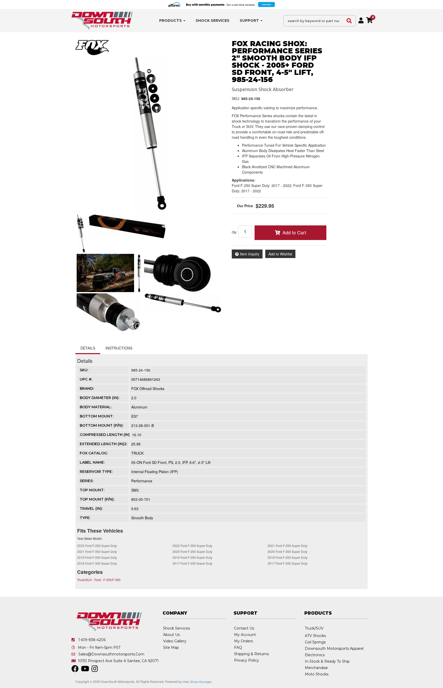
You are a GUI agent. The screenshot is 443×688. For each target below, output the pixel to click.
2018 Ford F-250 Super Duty (287, 557)
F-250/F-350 (111, 579)
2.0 (133, 397)
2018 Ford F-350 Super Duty (97, 563)
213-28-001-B (142, 425)
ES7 (134, 416)
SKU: (236, 98)
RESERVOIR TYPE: (96, 471)
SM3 (135, 490)
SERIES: (86, 480)
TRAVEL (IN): (91, 508)
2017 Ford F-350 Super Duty (287, 563)
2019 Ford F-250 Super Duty (97, 557)
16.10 (136, 434)
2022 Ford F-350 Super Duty (192, 545)
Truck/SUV (84, 579)
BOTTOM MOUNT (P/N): (101, 425)
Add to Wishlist (280, 253)
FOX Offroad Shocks (147, 388)
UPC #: (86, 379)
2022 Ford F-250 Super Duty (97, 545)
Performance (141, 480)
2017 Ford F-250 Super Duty (192, 563)
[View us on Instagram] (95, 670)
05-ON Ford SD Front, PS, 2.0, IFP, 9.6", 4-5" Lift (170, 462)
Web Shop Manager (197, 682)
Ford (97, 579)
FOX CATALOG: (94, 453)
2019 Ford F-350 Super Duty (192, 557)
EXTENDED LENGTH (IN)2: (103, 444)
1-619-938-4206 (92, 639)
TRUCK (137, 453)
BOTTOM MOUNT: (96, 416)
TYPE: (85, 517)
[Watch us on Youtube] (85, 670)
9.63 (134, 508)
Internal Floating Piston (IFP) (154, 471)
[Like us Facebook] (75, 670)
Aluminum (139, 407)
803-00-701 (140, 499)
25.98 (135, 443)
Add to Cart (294, 232)
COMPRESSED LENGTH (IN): (105, 434)
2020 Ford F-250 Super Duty (192, 551)
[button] (172, 20)
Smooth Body (142, 517)
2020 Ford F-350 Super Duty (287, 551)
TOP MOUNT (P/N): (97, 499)
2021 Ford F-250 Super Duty (287, 545)
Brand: (87, 388)
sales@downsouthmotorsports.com (111, 654)
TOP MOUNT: (92, 490)
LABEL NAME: (92, 462)
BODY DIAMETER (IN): (99, 397)
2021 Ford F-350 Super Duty (97, 551)
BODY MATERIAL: (96, 407)
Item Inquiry (249, 253)
